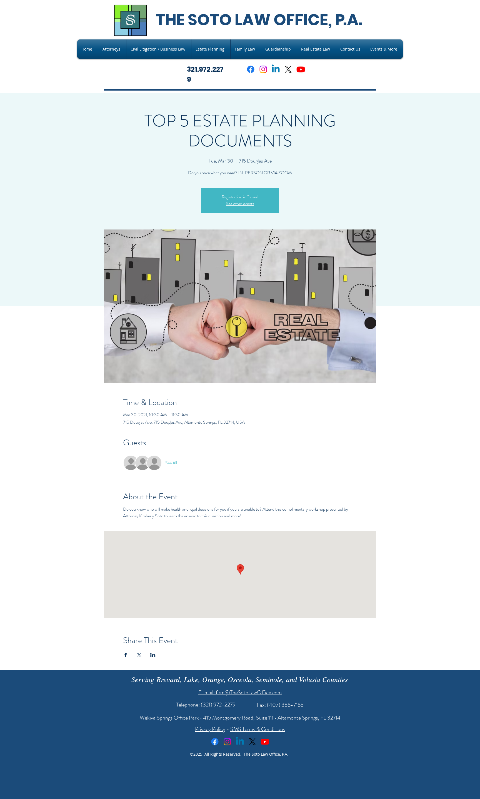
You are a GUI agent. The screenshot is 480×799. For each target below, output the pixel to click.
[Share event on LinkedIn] (153, 655)
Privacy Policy (210, 729)
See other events (240, 203)
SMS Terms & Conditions (257, 729)
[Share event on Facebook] (125, 655)
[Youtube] (301, 69)
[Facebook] (251, 69)
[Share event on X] (139, 655)
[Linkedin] (276, 69)
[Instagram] (263, 69)
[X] (288, 69)
